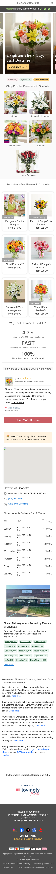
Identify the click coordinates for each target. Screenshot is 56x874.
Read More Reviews (28, 420)
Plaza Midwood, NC (38, 660)
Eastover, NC (37, 646)
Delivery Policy (8, 867)
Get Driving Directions (18, 503)
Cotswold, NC (39, 641)
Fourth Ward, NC (41, 650)
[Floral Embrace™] (9, 381)
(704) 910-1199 (15, 498)
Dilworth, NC (10, 646)
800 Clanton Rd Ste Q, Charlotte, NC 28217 (28, 814)
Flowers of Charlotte (28, 3)
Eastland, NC (23, 646)
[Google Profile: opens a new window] (34, 830)
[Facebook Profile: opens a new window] (22, 830)
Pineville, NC (21, 660)
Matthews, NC (25, 655)
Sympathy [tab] (26, 79)
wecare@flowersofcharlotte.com (28, 820)
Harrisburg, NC (11, 655)
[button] (50, 867)
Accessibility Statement (43, 863)
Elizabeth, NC (10, 650)
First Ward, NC (25, 650)
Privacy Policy (24, 863)
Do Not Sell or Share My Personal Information (35, 867)
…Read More (17, 402)
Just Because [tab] (41, 79)
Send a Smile (16, 66)
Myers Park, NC (41, 655)
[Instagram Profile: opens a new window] (15, 830)
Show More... (9, 664)
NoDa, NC (9, 660)
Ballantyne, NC (11, 641)
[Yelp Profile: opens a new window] (41, 830)
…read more (16, 695)
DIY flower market (25, 752)
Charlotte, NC (25, 641)
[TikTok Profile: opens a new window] (28, 830)
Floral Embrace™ (20, 381)
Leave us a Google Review (28, 838)
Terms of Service (9, 863)
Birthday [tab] (12, 79)
